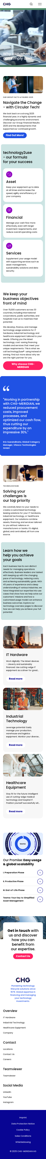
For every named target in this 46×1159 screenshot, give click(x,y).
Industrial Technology (14, 1022)
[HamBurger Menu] (40, 4)
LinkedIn (7, 1092)
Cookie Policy (23, 1129)
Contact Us (8, 1054)
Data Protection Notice (23, 1123)
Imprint (23, 1117)
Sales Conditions (23, 1135)
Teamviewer (9, 1075)
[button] (23, 872)
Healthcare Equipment (14, 1027)
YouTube (7, 1097)
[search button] (31, 4)
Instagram (8, 1102)
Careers (7, 1059)
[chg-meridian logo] (14, 4)
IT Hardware (9, 1017)
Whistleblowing (23, 1142)
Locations (8, 1049)
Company (8, 1032)
